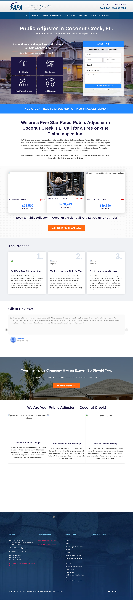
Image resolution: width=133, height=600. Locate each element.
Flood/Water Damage (23, 91)
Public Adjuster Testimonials (74, 575)
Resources (83, 15)
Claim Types (70, 15)
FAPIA (67, 541)
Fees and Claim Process (52, 15)
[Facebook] (109, 591)
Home (25, 15)
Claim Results (70, 572)
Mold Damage (50, 91)
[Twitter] (112, 591)
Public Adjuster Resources (74, 555)
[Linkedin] (116, 591)
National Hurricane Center (74, 558)
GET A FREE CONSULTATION (114, 4)
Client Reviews (20, 309)
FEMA (67, 544)
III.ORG (67, 549)
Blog (66, 578)
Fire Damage (50, 72)
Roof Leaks (23, 72)
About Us (35, 15)
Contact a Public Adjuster (100, 15)
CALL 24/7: (112, 8)
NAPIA (67, 552)
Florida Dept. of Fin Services (74, 547)
